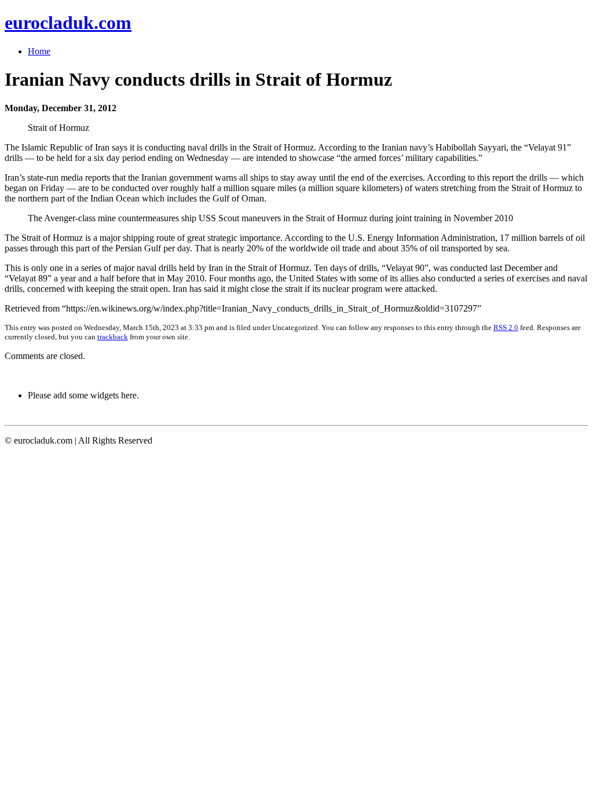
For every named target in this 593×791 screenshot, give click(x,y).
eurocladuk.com (68, 22)
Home (39, 51)
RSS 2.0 (505, 327)
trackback (112, 336)
